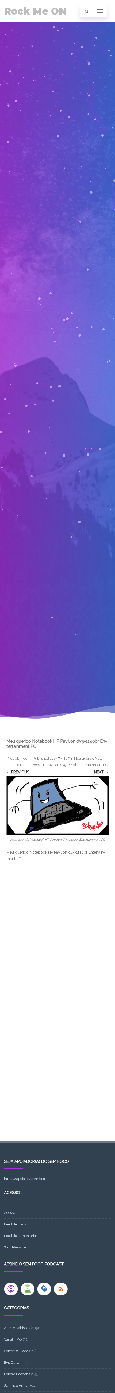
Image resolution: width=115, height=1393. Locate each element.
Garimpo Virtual (16, 1386)
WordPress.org (16, 1247)
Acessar (10, 1213)
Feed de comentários (20, 1236)
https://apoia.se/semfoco (24, 1179)
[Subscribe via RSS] (61, 1289)
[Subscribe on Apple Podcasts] (11, 1289)
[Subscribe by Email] (44, 1289)
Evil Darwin (13, 1362)
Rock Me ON (35, 11)
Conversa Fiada (16, 1351)
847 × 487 (61, 758)
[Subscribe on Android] (27, 1289)
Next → (101, 772)
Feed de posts (15, 1224)
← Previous (17, 772)
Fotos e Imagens (17, 1374)
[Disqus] (57, 935)
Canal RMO (13, 1339)
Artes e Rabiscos (17, 1328)
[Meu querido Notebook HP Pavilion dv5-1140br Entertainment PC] (57, 805)
